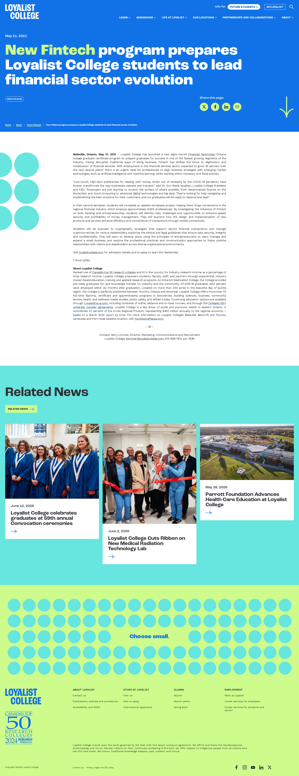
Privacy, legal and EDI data (100, 767)
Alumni (178, 695)
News (19, 125)
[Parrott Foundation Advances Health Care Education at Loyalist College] (247, 452)
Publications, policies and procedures (95, 701)
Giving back (181, 707)
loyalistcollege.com (91, 252)
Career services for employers (242, 701)
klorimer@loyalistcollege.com (145, 338)
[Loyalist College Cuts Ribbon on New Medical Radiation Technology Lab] (149, 474)
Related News (18, 408)
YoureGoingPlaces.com (148, 318)
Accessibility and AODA (86, 707)
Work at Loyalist (234, 695)
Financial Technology (201, 154)
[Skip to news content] (286, 107)
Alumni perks (182, 701)
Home (8, 125)
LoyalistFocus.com (96, 303)
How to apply (131, 701)
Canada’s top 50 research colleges (114, 272)
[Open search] (291, 7)
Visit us (127, 695)
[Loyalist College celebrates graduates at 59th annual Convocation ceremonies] (52, 461)
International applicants (137, 707)
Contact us (79, 695)
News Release (14, 99)
